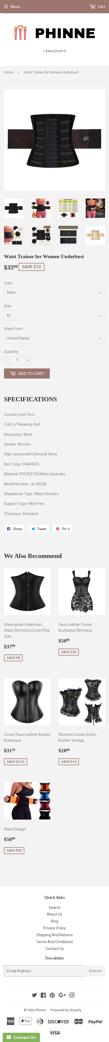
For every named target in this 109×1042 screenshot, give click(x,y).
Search (55, 907)
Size (7, 306)
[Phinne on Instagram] (72, 996)
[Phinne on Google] (62, 996)
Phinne (41, 1010)
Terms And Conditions (54, 942)
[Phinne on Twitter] (34, 996)
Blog (54, 921)
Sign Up (95, 971)
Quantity (11, 352)
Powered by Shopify (66, 1010)
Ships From (13, 329)
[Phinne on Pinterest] (52, 996)
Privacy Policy (54, 928)
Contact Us (55, 949)
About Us (54, 914)
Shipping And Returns (55, 935)
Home (8, 72)
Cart (101, 7)
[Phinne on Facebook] (43, 996)
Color (8, 283)
